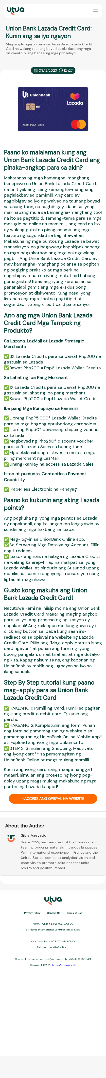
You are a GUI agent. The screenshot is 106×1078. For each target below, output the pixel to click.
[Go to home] (15, 11)
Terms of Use (74, 913)
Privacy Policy (32, 913)
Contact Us (53, 913)
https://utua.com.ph (64, 965)
